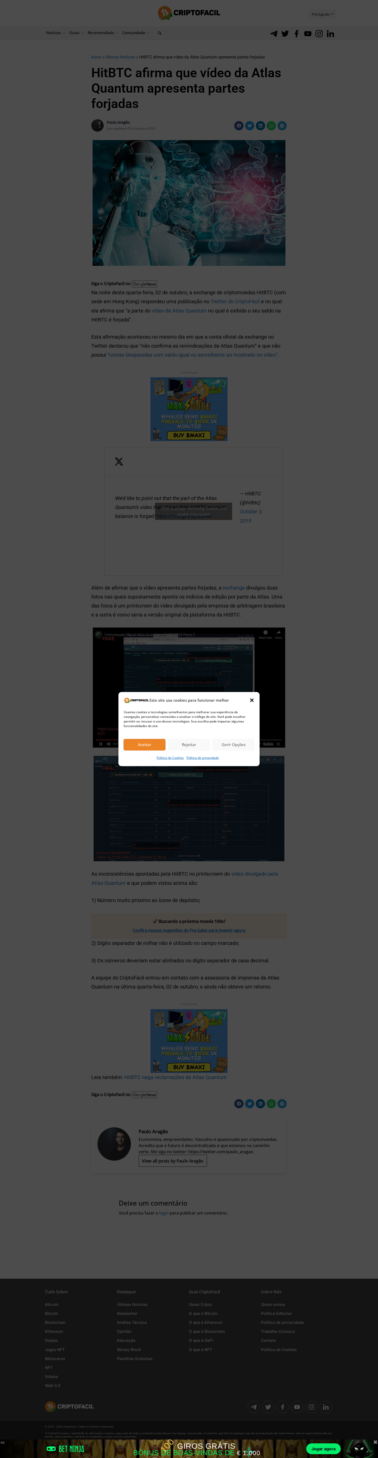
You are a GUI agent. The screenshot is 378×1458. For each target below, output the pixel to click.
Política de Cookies (170, 758)
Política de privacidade (202, 758)
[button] (252, 700)
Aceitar (144, 744)
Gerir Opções (234, 744)
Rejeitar (189, 744)
